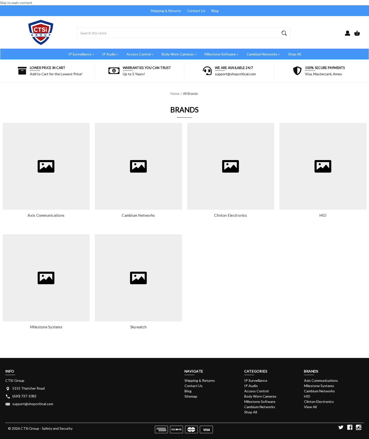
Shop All (294, 54)
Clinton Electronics (230, 215)
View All (310, 407)
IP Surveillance (80, 54)
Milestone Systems (46, 327)
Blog (214, 11)
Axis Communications (46, 215)
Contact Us (196, 11)
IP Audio (109, 54)
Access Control (139, 54)
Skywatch (138, 327)
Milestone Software (220, 54)
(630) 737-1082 (24, 396)
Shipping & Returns (166, 11)
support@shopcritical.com (32, 404)
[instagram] (358, 427)
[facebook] (349, 427)
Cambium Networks (262, 54)
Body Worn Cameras (178, 54)
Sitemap (190, 396)
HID (323, 215)
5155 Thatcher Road (28, 388)
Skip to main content (16, 3)
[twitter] (341, 427)
